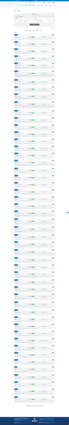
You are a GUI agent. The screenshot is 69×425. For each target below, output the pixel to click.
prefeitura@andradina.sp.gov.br (45, 422)
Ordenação (40, 20)
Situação (26, 20)
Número (21, 20)
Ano (15, 20)
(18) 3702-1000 (18, 422)
